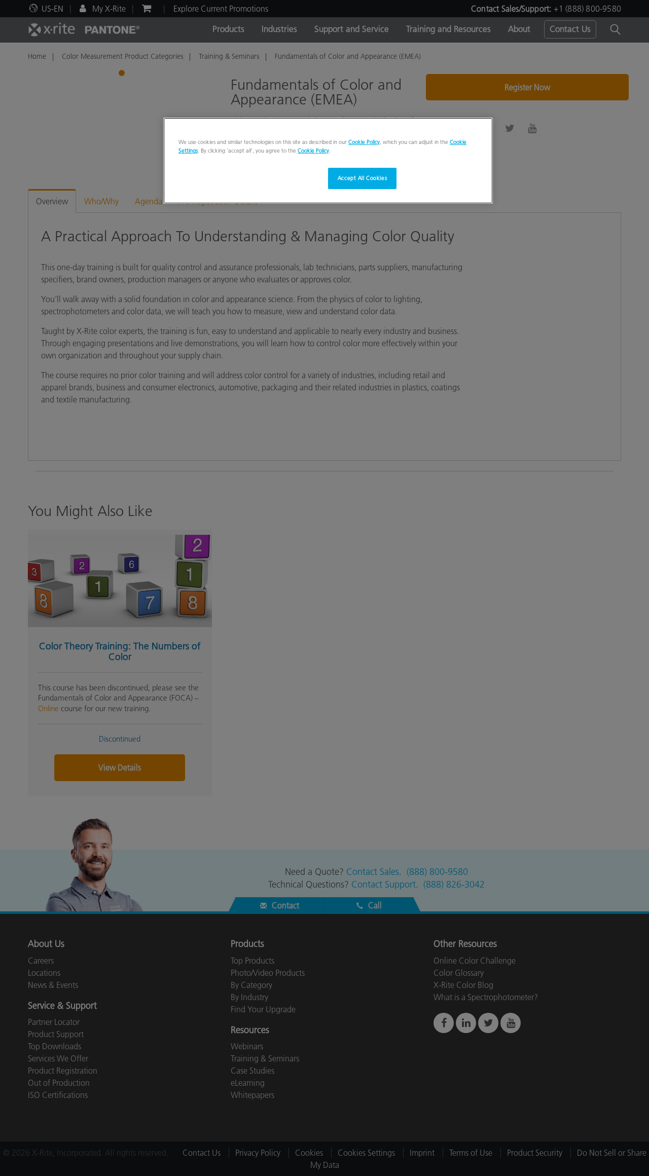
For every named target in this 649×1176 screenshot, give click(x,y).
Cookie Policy (364, 141)
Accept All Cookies (362, 177)
